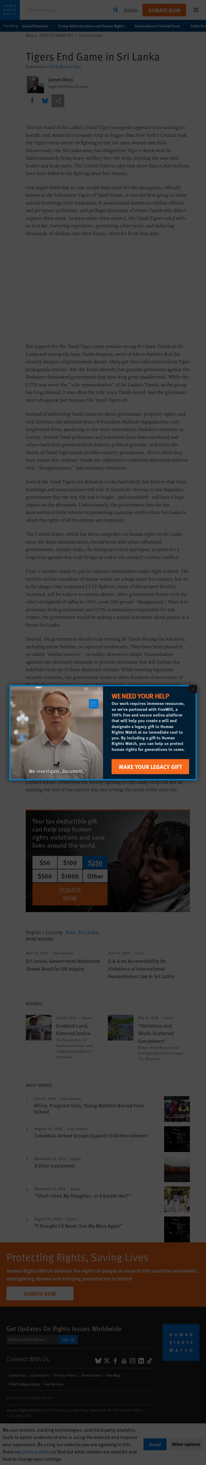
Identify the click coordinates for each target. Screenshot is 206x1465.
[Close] (193, 689)
